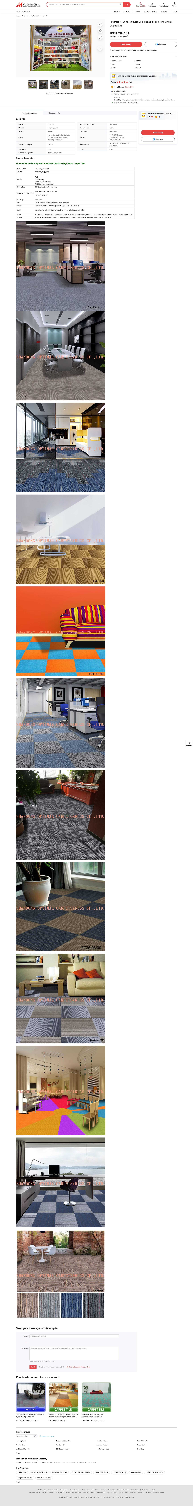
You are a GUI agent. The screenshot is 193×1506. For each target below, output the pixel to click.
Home (18, 16)
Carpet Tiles (22, 1472)
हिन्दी (126, 1492)
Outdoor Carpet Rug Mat (154, 1472)
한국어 (115, 1492)
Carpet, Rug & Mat (33, 16)
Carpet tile (140, 1445)
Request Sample (151, 50)
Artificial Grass (21, 1445)
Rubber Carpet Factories (39, 1472)
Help (137, 11)
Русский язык (76, 1492)
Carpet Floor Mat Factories (81, 1472)
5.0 (149, 117)
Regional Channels (123, 1490)
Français (67, 1492)
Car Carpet (60, 1445)
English (44, 1492)
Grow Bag (140, 1449)
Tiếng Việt (147, 1492)
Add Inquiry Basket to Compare (61, 93)
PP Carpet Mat (136, 1472)
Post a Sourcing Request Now (78, 1367)
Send (33, 1367)
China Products (53, 1490)
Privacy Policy (129, 1497)
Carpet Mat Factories (59, 1472)
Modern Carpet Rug (119, 1472)
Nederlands (100, 1492)
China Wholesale (87, 1490)
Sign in (174, 6)
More (18, 1482)
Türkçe (140, 1492)
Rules (175, 11)
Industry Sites (111, 1490)
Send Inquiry (126, 44)
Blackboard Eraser (62, 1449)
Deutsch (92, 1492)
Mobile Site (145, 1490)
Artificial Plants (101, 1445)
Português (59, 1492)
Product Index (135, 1490)
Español (51, 1492)
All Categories (24, 11)
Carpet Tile (45, 16)
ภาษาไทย (133, 1492)
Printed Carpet (142, 1441)
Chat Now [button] (162, 44)
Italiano (85, 1492)
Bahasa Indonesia (158, 1492)
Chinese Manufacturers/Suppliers (70, 1490)
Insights (153, 1490)
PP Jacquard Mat (102, 1449)
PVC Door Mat (101, 1441)
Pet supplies (20, 1441)
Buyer (126, 11)
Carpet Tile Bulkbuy (43, 1478)
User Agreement (109, 1497)
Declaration (119, 1497)
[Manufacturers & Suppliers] (28, 4)
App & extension (149, 11)
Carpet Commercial (101, 1472)
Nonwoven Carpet (62, 1441)
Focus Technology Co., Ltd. (82, 1497)
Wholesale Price (99, 1490)
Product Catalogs (47, 1436)
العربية (108, 1492)
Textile (24, 16)
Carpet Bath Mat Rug (25, 1478)
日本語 (121, 1492)
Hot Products (42, 1490)
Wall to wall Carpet (22, 1449)
